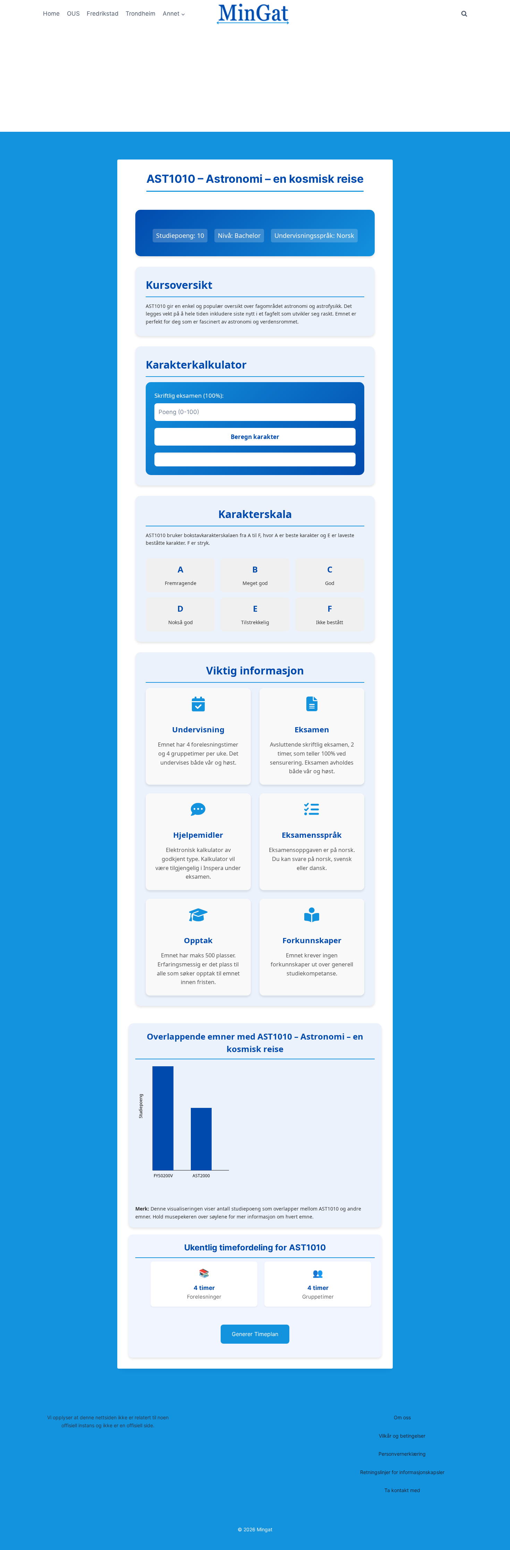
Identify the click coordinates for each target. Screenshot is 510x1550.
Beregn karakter (255, 437)
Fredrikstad (103, 13)
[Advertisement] (255, 79)
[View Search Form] (464, 14)
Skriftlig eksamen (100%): (189, 395)
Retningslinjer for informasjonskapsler (402, 1472)
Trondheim (140, 13)
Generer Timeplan (255, 1334)
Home (51, 13)
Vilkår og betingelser (402, 1436)
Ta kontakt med (402, 1490)
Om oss (402, 1417)
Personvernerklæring (402, 1454)
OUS (73, 13)
